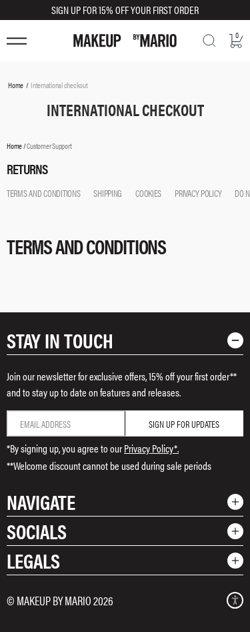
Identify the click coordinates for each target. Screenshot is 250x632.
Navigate (41, 501)
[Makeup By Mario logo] (125, 40)
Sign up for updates (184, 423)
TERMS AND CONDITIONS (43, 193)
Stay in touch (60, 340)
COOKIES (148, 193)
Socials (37, 531)
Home (15, 85)
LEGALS (33, 560)
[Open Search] (209, 40)
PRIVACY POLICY (198, 193)
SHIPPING (107, 193)
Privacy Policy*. (151, 448)
